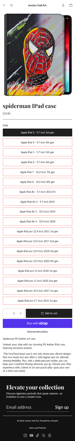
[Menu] (4, 5)
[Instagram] (25, 435)
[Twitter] (44, 435)
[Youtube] (31, 435)
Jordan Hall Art (32, 420)
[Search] (11, 5)
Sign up (62, 407)
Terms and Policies (37, 428)
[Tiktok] (37, 435)
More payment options (37, 331)
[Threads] (50, 435)
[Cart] (71, 5)
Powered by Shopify (49, 420)
